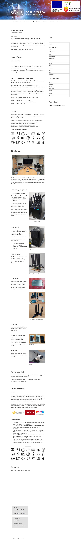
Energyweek (52, 56)
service (50, 72)
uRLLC (50, 82)
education (50, 52)
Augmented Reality (52, 51)
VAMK (50, 86)
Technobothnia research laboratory (35, 405)
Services (14, 111)
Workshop (51, 95)
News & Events (36, 21)
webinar (50, 90)
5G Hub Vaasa (53, 47)
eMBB (50, 54)
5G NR (50, 49)
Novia (50, 70)
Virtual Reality (51, 88)
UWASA (51, 84)
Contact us (59, 21)
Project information (16, 21)
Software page (24, 381)
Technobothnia (54, 78)
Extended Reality (51, 58)
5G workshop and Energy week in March (25, 38)
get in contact (18, 129)
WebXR (50, 93)
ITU (50, 65)
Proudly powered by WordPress (17, 538)
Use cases (51, 21)
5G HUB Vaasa (35, 12)
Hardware (50, 61)
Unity (50, 80)
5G (50, 44)
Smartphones (51, 74)
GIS (50, 60)
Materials (45, 21)
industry (50, 63)
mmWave (50, 68)
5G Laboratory (26, 21)
